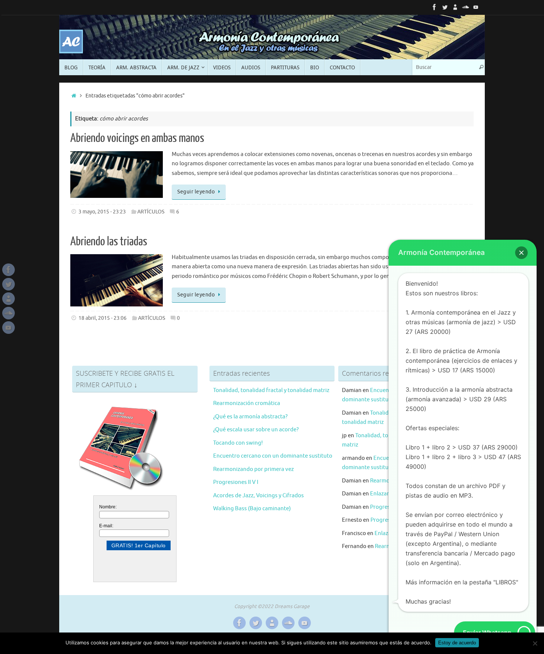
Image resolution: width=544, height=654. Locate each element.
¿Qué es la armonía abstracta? (250, 416)
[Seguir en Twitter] (445, 7)
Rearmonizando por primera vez (253, 469)
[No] (534, 643)
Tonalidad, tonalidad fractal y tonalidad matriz (271, 390)
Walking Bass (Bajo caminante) (252, 508)
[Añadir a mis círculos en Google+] (455, 7)
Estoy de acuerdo (457, 642)
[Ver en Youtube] (476, 7)
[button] (521, 252)
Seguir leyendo (196, 192)
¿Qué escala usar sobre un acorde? (256, 429)
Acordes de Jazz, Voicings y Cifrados (258, 495)
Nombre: (108, 506)
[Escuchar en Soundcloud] (465, 7)
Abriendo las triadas (108, 241)
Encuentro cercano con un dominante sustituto (272, 455)
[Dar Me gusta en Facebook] (434, 7)
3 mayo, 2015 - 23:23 (102, 212)
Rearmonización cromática (246, 403)
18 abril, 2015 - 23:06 (102, 318)
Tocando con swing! (238, 442)
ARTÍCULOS (150, 212)
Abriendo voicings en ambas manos (137, 138)
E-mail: (106, 525)
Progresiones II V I (235, 482)
